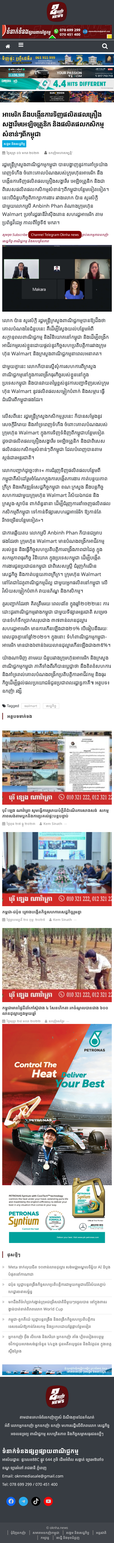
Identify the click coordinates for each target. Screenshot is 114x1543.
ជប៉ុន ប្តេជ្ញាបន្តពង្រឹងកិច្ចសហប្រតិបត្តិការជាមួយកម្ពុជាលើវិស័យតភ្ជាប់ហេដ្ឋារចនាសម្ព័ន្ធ (57, 1288)
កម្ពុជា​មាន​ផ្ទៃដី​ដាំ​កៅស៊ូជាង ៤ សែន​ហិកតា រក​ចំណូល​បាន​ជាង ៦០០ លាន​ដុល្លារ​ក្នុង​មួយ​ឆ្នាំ (55, 1010)
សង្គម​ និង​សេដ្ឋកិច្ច (14, 144)
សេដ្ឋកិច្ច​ (51, 705)
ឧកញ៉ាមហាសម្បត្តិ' (60, 152)
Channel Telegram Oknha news (55, 234)
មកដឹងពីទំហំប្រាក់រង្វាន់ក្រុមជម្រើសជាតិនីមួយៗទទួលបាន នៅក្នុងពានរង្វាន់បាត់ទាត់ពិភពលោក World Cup (57, 1305)
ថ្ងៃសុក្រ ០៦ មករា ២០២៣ (23, 152)
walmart (30, 705)
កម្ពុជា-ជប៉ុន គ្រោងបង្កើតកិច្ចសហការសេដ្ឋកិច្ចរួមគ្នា (41, 911)
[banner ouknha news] (57, 31)
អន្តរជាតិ (101, 1532)
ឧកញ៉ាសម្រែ (56, 1021)
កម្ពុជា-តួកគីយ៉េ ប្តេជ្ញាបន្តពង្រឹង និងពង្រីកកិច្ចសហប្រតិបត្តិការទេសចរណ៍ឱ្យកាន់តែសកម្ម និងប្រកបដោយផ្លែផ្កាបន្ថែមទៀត (51, 1323)
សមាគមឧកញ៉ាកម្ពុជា (46, 1532)
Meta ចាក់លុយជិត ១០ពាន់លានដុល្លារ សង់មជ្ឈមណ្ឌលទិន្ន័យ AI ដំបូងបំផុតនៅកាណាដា (59, 1270)
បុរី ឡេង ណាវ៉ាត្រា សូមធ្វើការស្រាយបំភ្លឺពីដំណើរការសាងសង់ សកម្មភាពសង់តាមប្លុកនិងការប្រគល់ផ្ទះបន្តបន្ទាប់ (55, 813)
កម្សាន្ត (45, 1537)
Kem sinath (52, 823)
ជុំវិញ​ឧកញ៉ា (18, 1532)
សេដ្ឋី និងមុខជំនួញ (67, 1537)
